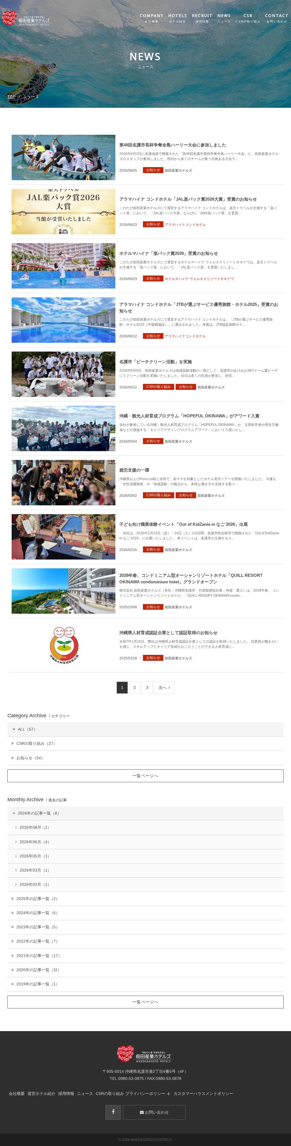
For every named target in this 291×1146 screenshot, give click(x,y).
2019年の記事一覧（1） (38, 984)
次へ (163, 687)
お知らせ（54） (30, 758)
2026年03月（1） (35, 870)
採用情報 (66, 1093)
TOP (11, 96)
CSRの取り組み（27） (36, 743)
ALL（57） (28, 729)
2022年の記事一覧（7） (38, 941)
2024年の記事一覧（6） (38, 913)
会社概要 (17, 1093)
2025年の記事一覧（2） (38, 898)
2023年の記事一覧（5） (38, 927)
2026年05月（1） (35, 856)
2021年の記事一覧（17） (39, 955)
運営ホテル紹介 (41, 1093)
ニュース (85, 1093)
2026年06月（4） (35, 842)
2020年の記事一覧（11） (38, 970)
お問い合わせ (156, 1112)
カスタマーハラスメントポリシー (203, 1093)
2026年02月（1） (35, 884)
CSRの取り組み (110, 1093)
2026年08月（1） (35, 827)
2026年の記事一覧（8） (39, 813)
